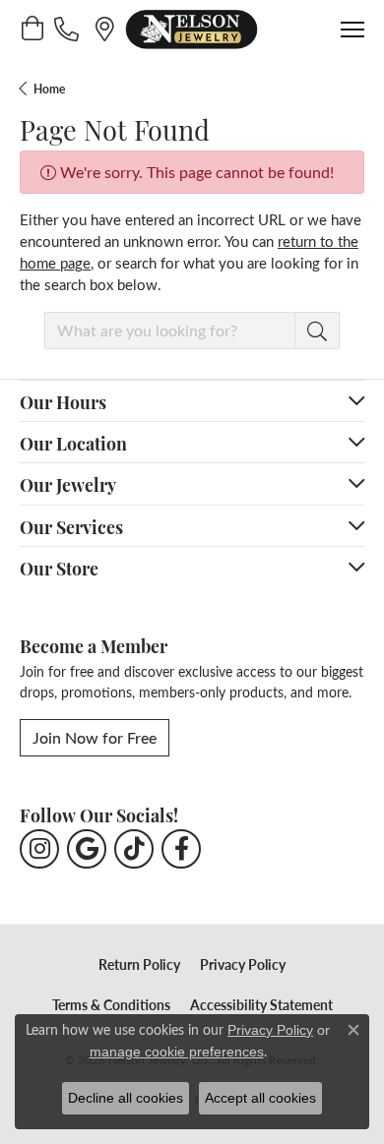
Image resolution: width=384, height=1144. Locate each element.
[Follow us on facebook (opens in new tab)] (181, 849)
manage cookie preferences (177, 1051)
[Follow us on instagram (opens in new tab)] (39, 849)
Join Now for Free (94, 737)
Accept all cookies (260, 1098)
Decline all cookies (125, 1098)
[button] (32, 28)
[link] (68, 28)
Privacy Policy (243, 964)
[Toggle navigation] (352, 29)
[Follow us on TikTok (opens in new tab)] (134, 849)
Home (49, 88)
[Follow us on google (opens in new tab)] (86, 849)
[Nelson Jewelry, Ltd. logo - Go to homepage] (192, 29)
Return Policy (139, 964)
